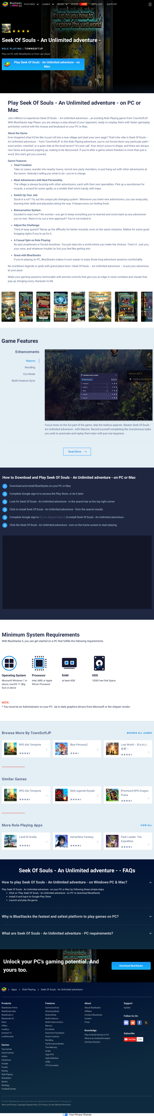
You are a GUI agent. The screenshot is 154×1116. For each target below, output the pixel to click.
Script (48, 1051)
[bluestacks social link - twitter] (146, 1022)
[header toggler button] (150, 4)
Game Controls (52, 1007)
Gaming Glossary (92, 1042)
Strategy (5, 1085)
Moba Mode (50, 1015)
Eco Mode (49, 1029)
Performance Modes (54, 1043)
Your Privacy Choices (80, 1114)
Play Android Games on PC (97, 1034)
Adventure (6, 1060)
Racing (5, 1071)
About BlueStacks (93, 1007)
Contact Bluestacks (93, 1015)
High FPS (49, 1054)
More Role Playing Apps (22, 825)
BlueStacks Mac (9, 1011)
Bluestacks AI (8, 1018)
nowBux (5, 1029)
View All (146, 825)
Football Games (9, 1089)
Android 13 (6, 1033)
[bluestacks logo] (12, 4)
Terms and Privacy (9, 1105)
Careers (88, 1018)
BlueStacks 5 (7, 1015)
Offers (4, 1025)
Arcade (5, 1063)
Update (127, 1007)
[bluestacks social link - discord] (126, 1022)
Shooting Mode (52, 1011)
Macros (48, 1025)
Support (112, 4)
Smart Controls (52, 1036)
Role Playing (12, 48)
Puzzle (5, 1067)
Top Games (7, 1049)
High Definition (52, 1058)
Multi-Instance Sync (54, 1022)
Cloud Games (8, 1053)
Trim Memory (51, 1047)
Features (29, 4)
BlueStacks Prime (9, 1007)
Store (78, 4)
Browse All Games (139, 733)
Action (4, 1056)
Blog (61, 4)
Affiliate (97, 4)
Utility (47, 1062)
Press (87, 1022)
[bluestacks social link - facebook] (139, 1022)
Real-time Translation (54, 1033)
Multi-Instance (51, 1018)
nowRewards (8, 1036)
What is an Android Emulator (97, 1038)
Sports (5, 1081)
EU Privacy (43, 1105)
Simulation (6, 1078)
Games (46, 4)
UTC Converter (51, 1065)
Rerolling (49, 1040)
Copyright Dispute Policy (28, 1105)
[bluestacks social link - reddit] (132, 1022)
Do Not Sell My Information (60, 1105)
